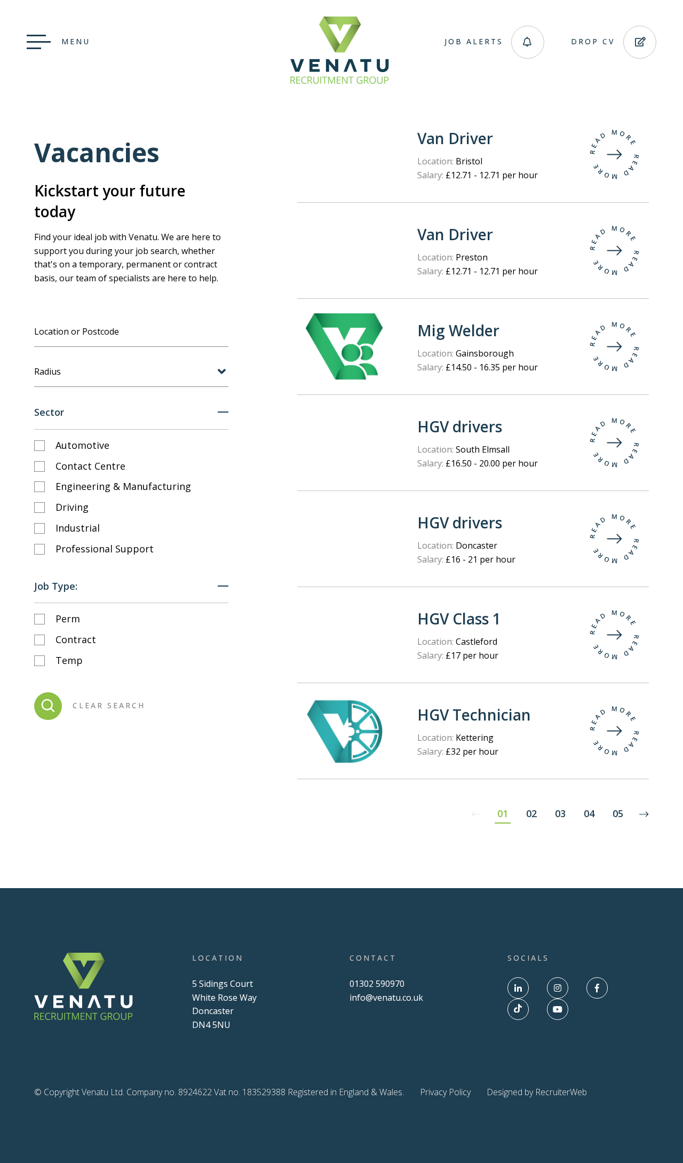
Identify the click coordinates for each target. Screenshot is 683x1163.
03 (560, 813)
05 (618, 813)
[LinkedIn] (518, 988)
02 (531, 813)
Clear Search (109, 705)
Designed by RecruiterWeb (537, 1092)
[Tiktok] (518, 1009)
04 (589, 813)
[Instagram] (557, 988)
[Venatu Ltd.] (339, 80)
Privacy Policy (445, 1092)
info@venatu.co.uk (386, 997)
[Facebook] (597, 988)
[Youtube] (557, 1009)
